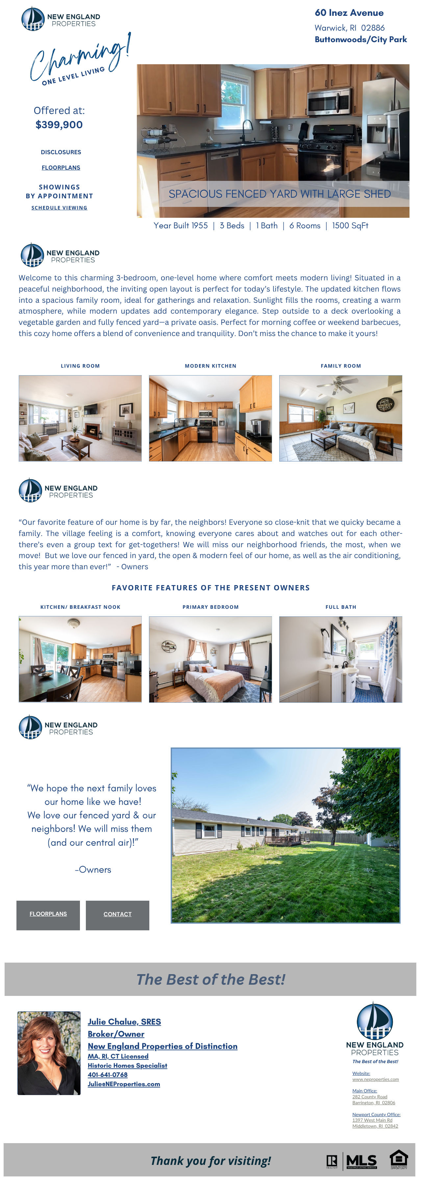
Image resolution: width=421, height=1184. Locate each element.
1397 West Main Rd (373, 1120)
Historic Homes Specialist (127, 1066)
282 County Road (370, 1096)
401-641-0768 (108, 1075)
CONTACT (118, 914)
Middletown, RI (368, 1126)
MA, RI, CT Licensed (118, 1056)
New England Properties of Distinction (162, 1046)
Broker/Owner (116, 1034)
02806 (388, 1102)
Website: (361, 1073)
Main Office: (365, 1090)
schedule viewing (59, 208)
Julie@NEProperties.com (124, 1084)
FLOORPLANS (61, 168)
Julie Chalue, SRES (124, 1021)
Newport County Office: (377, 1114)
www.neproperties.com (376, 1079)
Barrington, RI (366, 1102)
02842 (391, 1126)
